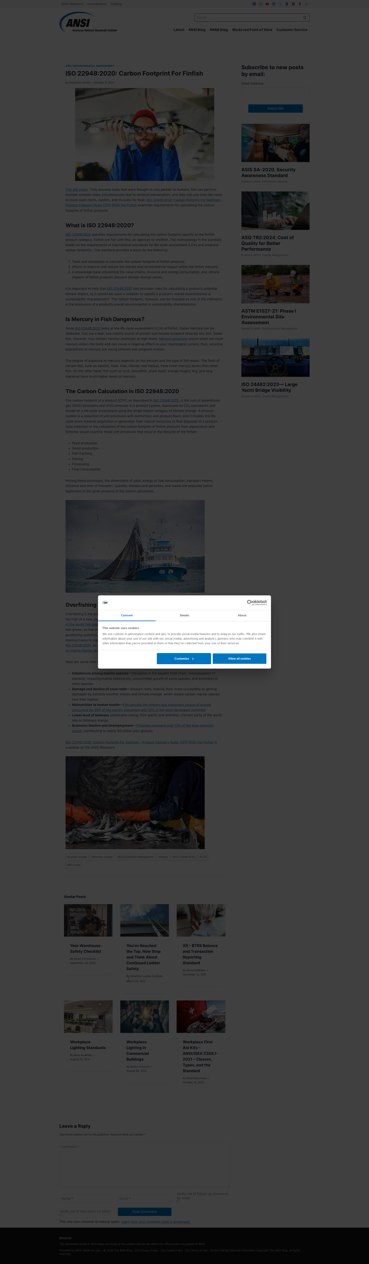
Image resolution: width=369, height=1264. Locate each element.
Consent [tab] (127, 615)
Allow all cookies (239, 658)
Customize (182, 658)
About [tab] (242, 615)
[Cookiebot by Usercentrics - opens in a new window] (250, 603)
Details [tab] (184, 615)
